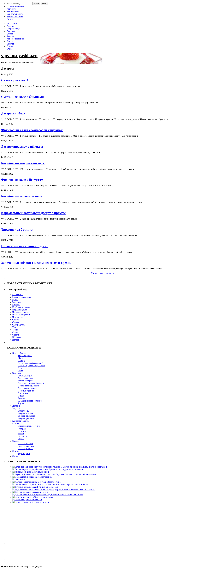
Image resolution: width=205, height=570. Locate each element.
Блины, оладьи (25, 375)
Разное (10, 41)
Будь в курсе (24, 453)
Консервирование (15, 39)
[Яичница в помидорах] (24, 487)
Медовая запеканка (42, 477)
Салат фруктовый (14, 80)
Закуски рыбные (26, 418)
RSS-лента (12, 23)
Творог (15, 327)
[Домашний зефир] (21, 492)
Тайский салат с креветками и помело (69, 484)
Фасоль (15, 335)
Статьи (10, 46)
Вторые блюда (13, 28)
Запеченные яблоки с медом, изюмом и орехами (37, 262)
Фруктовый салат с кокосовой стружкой (32, 130)
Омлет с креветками (44, 497)
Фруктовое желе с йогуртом (22, 179)
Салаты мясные (25, 443)
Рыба (20, 370)
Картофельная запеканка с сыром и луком (75, 489)
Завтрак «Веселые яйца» (50, 482)
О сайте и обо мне (15, 6)
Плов (22, 479)
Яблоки (16, 340)
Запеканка (17, 302)
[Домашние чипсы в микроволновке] (30, 494)
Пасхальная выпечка (28, 388)
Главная (10, 26)
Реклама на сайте (15, 16)
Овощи (21, 360)
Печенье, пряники (26, 391)
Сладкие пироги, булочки (30, 401)
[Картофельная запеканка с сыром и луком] (33, 489)
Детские (11, 34)
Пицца (21, 396)
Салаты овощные (26, 446)
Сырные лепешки (40, 502)
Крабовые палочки (21, 307)
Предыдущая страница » (102, 273)
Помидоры (17, 317)
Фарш (15, 332)
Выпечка (11, 31)
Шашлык (16, 337)
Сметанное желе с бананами (22, 97)
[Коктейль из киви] (21, 472)
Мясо (20, 358)
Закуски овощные (26, 416)
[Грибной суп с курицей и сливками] (30, 469)
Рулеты (21, 398)
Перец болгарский (21, 314)
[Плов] (16, 479)
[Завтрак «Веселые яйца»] (25, 482)
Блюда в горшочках (21, 297)
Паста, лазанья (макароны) (30, 363)
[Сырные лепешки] (21, 502)
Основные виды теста (28, 386)
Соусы (21, 438)
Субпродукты (18, 325)
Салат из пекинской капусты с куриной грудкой (84, 467)
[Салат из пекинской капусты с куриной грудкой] (36, 467)
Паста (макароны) (20, 312)
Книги (10, 19)
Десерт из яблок (13, 113)
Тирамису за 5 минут (17, 229)
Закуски (10, 36)
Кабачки (16, 304)
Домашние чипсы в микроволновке (66, 494)
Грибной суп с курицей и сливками (66, 469)
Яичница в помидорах (47, 487)
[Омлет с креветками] (23, 497)
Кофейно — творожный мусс (23, 163)
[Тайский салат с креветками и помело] (31, 484)
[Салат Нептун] (20, 499)
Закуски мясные (25, 413)
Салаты (10, 44)
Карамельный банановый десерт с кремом (33, 213)
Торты (21, 403)
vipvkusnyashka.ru (19, 55)
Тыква (15, 330)
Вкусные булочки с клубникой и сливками (76, 474)
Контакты (11, 9)
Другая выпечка (25, 378)
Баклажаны (17, 294)
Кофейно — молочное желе (21, 196)
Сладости (22, 436)
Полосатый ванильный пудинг (24, 246)
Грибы (15, 299)
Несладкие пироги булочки (31, 383)
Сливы (15, 322)
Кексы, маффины (26, 380)
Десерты (22, 428)
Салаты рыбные (25, 448)
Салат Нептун (35, 499)
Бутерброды (23, 411)
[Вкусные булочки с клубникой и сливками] (33, 474)
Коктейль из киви (40, 472)
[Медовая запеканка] (22, 477)
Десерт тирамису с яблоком (22, 146)
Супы (9, 49)
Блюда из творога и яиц (29, 426)
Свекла (15, 319)
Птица (21, 368)
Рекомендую (13, 11)
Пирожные (23, 393)
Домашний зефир (40, 492)
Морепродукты (19, 309)
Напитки (22, 431)
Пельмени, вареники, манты (31, 365)
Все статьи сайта (15, 14)
